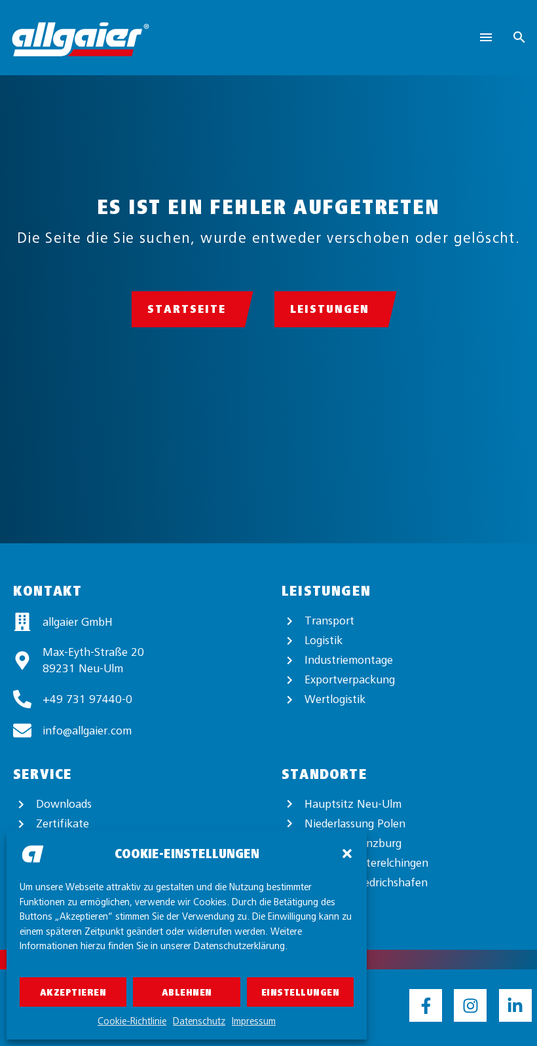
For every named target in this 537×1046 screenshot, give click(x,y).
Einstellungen (300, 992)
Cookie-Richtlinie (132, 1021)
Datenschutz (199, 1021)
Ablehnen (187, 992)
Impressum (254, 1021)
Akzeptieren (73, 992)
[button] (347, 853)
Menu (486, 37)
